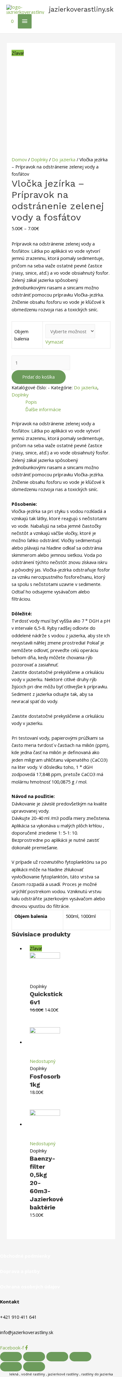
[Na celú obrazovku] (57, 1356)
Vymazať (54, 342)
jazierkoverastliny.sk (81, 9)
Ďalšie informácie (43, 409)
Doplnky (39, 159)
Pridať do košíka (39, 377)
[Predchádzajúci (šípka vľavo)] (11, 1366)
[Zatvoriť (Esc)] (11, 1356)
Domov (19, 159)
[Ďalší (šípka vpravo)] (34, 1366)
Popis (31, 402)
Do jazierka (63, 159)
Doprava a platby (19, 1271)
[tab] (67, 402)
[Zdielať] (34, 1356)
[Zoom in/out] (80, 1356)
